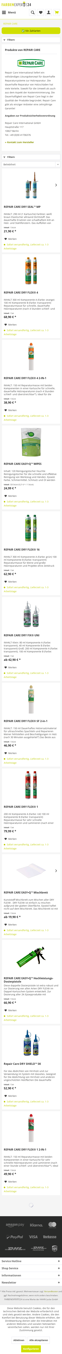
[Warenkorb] (56, 12)
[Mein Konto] (48, 12)
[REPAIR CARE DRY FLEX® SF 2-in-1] (31, 699)
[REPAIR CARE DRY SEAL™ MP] (31, 185)
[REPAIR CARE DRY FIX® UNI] (31, 614)
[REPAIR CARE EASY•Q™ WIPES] (31, 442)
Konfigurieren (31, 1348)
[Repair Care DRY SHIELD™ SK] (31, 1042)
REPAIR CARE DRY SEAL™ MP (22, 207)
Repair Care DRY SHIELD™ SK (22, 1064)
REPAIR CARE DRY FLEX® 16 (22, 549)
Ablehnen (18, 1340)
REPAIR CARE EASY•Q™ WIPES (22, 464)
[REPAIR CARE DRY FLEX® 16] (31, 528)
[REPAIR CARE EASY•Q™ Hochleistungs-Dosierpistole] (31, 957)
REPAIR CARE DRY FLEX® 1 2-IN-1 (25, 1149)
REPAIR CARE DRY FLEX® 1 (21, 807)
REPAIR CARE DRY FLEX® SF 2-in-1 (25, 721)
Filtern (11, 39)
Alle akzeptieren (38, 1340)
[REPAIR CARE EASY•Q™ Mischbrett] (31, 871)
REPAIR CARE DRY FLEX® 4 (21, 292)
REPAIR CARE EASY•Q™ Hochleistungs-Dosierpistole (28, 980)
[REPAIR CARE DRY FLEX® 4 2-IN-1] (31, 356)
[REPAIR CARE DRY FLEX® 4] (31, 271)
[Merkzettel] (40, 12)
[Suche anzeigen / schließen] (32, 12)
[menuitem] (9, 12)
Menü (12, 12)
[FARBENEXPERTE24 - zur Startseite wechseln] (16, 4)
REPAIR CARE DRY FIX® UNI (21, 635)
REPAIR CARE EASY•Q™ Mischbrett (26, 892)
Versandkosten (51, 1291)
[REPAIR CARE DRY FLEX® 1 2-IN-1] (31, 1128)
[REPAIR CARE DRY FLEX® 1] (31, 785)
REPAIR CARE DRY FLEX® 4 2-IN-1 (25, 378)
